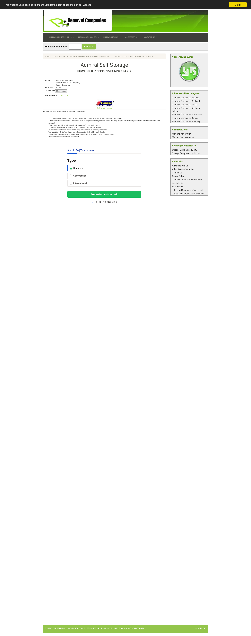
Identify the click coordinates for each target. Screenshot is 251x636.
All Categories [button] (131, 37)
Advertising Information (183, 169)
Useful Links (177, 183)
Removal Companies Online (56, 56)
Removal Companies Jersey (185, 118)
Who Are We (177, 187)
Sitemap (48, 628)
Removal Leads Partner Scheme (187, 180)
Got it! (238, 4)
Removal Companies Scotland (186, 101)
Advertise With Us (180, 166)
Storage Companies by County (186, 153)
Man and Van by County (183, 137)
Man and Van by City (181, 134)
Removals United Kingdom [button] (60, 37)
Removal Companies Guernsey (186, 121)
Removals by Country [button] (88, 37)
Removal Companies (124, 56)
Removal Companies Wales (184, 104)
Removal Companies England (185, 97)
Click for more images (104, 108)
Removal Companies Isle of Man (187, 114)
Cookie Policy (178, 176)
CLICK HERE (63, 95)
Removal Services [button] (111, 37)
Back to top (201, 628)
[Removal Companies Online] (125, 21)
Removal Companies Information (189, 194)
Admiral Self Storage (144, 56)
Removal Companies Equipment (188, 190)
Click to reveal (61, 91)
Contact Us (177, 173)
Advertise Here (150, 37)
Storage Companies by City (102, 56)
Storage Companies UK (79, 56)
